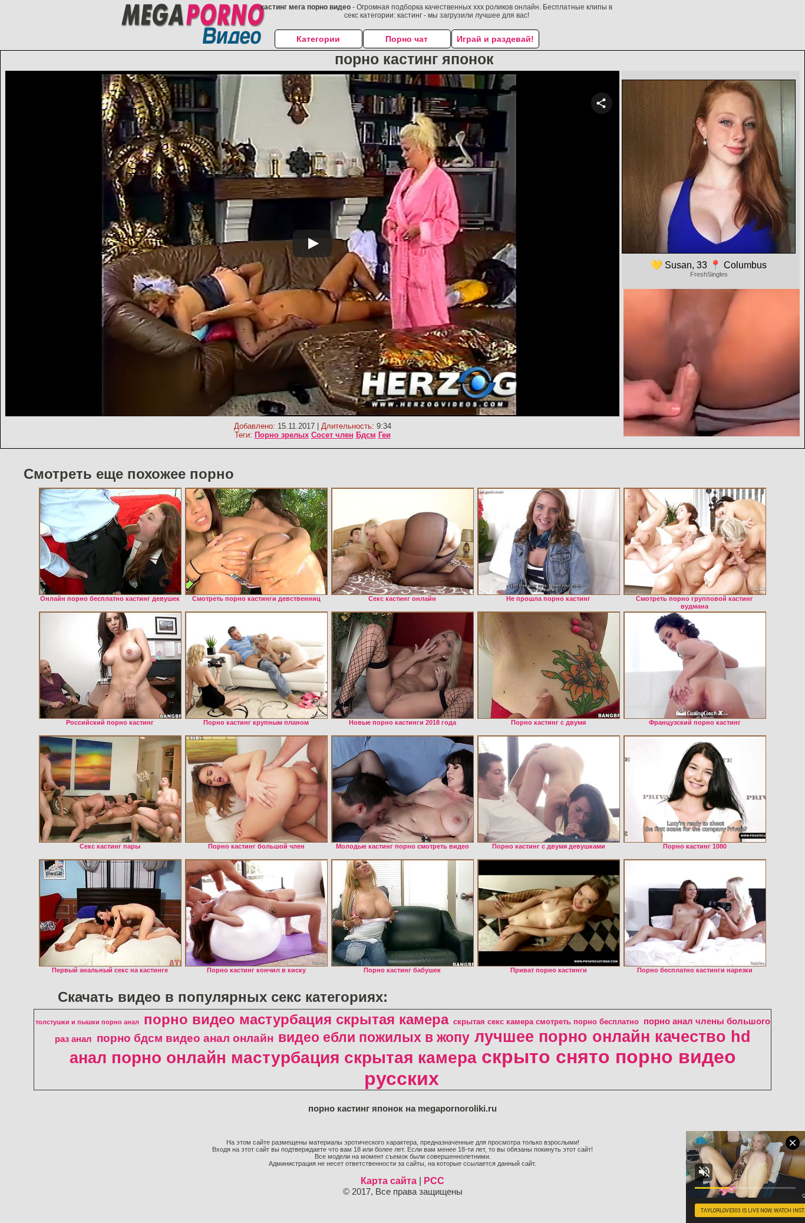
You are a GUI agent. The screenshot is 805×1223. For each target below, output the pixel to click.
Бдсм (366, 434)
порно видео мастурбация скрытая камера (296, 1019)
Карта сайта (389, 1181)
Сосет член (332, 434)
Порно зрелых (282, 434)
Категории (318, 39)
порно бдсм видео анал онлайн (185, 1038)
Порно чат (406, 39)
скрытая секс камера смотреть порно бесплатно (546, 1021)
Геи (384, 434)
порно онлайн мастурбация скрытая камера (294, 1057)
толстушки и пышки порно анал (87, 1021)
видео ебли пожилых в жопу (374, 1037)
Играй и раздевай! (495, 39)
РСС (434, 1181)
